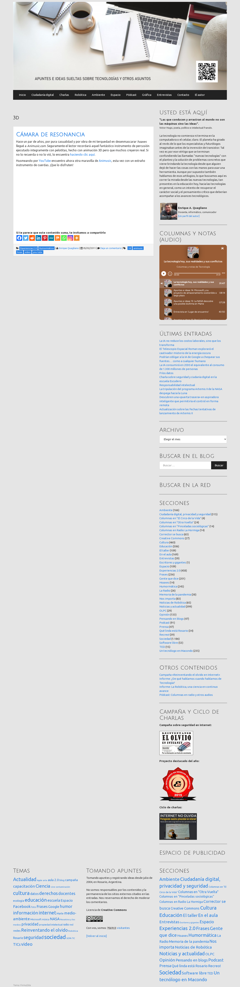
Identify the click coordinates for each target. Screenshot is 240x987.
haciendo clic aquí (82, 154)
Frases (163, 574)
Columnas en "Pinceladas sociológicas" (184, 526)
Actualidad (24, 879)
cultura (21, 893)
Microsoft (35, 919)
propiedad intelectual (50, 924)
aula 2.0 (53, 880)
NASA (55, 919)
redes (17, 930)
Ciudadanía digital (43, 94)
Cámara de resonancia (50, 134)
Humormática (168, 586)
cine (53, 887)
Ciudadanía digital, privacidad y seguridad (185, 514)
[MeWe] (51, 238)
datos (34, 894)
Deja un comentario (111, 248)
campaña (71, 880)
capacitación (24, 886)
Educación (165, 546)
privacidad (29, 924)
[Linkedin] (38, 238)
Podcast (164, 622)
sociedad (55, 937)
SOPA (68, 938)
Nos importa (167, 598)
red (71, 924)
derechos (48, 893)
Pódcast (131, 94)
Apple (39, 880)
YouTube (45, 160)
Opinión (164, 614)
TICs (17, 944)
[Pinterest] (45, 238)
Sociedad (165, 638)
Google (53, 906)
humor (66, 906)
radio (66, 924)
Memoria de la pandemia (175, 594)
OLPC (162, 610)
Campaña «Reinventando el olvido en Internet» (189, 674)
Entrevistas (164, 94)
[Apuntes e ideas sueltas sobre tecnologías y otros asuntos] (120, 45)
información (25, 912)
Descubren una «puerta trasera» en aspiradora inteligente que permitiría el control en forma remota (189, 401)
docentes (66, 893)
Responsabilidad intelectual (177, 385)
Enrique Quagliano (69, 248)
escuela (53, 900)
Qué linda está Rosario (173, 630)
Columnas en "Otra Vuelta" (176, 522)
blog (61, 880)
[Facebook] (19, 238)
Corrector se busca (171, 534)
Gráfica (146, 94)
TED (162, 646)
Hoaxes (164, 582)
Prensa (164, 626)
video (26, 944)
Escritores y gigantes (172, 562)
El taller (164, 550)
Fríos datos (166, 373)
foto (33, 907)
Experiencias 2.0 (169, 570)
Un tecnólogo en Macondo (176, 650)
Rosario (18, 938)
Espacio (116, 94)
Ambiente (98, 94)
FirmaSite (25, 985)
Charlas (64, 94)
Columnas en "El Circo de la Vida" (180, 518)
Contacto (183, 94)
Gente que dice (168, 578)
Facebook (22, 906)
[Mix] (57, 238)
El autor (200, 94)
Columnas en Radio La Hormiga (179, 530)
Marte (60, 913)
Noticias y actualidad (172, 606)
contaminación (63, 887)
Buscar (219, 465)
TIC (73, 938)
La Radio (164, 590)
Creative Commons (171, 538)
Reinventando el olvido (44, 930)
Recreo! (164, 634)
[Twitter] (25, 238)
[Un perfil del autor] (189, 216)
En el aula (165, 554)
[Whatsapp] (64, 238)
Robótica (80, 94)
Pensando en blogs (171, 618)
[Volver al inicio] (96, 936)
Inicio (22, 94)
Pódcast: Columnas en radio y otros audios (186, 694)
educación (36, 900)
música (45, 919)
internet (47, 912)
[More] (77, 238)
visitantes (123, 927)
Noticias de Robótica (172, 602)
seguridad (34, 937)
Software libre (168, 642)
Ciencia (43, 886)
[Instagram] (70, 238)
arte (45, 880)
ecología (18, 900)
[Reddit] (32, 238)
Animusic (105, 160)
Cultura (164, 542)
